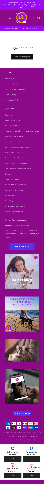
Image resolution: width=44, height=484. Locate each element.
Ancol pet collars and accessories (17, 147)
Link (12, 459)
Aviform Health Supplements (16, 163)
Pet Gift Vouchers (11, 195)
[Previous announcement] (4, 4)
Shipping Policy (10, 95)
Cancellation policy (30, 440)
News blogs (9, 201)
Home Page (9, 115)
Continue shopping (22, 57)
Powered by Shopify (25, 433)
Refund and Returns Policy (15, 89)
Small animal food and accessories (18, 169)
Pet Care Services (11, 126)
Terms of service (22, 436)
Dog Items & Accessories (14, 136)
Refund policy (37, 433)
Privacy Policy (10, 78)
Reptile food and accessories (16, 185)
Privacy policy (11, 436)
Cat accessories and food (14, 142)
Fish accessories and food (14, 179)
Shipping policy (34, 436)
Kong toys (8, 174)
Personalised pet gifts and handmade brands (22, 131)
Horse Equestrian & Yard (14, 158)
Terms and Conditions (13, 84)
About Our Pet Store (12, 120)
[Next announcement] (39, 4)
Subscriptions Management (15, 206)
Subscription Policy (12, 100)
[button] (4, 18)
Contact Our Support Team (15, 211)
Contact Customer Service (15, 220)
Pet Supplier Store (13, 433)
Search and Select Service (14, 190)
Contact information (16, 440)
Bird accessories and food (14, 152)
